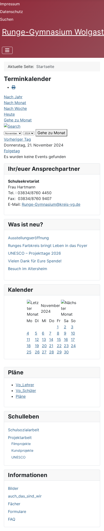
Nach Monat (15, 102)
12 (37, 339)
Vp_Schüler (26, 390)
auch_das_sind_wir (25, 496)
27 (44, 352)
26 (37, 352)
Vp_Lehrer (25, 384)
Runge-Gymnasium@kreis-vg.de (51, 204)
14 (51, 339)
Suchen (6, 19)
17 (73, 339)
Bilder (13, 488)
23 (66, 345)
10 (73, 333)
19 (37, 345)
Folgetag (12, 150)
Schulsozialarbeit (23, 429)
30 (66, 352)
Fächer (14, 503)
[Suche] (12, 125)
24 (73, 345)
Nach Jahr (13, 96)
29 (59, 352)
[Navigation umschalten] (7, 50)
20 (44, 345)
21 (51, 345)
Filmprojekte (21, 444)
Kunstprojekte (22, 450)
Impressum (10, 3)
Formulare (17, 511)
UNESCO (18, 457)
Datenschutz (11, 11)
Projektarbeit (20, 437)
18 (29, 345)
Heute (9, 114)
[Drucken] (13, 87)
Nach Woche (15, 108)
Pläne (21, 396)
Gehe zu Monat (18, 120)
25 (29, 352)
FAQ (11, 519)
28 (51, 352)
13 (44, 339)
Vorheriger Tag (17, 139)
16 (66, 339)
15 (59, 339)
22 (59, 345)
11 (28, 339)
